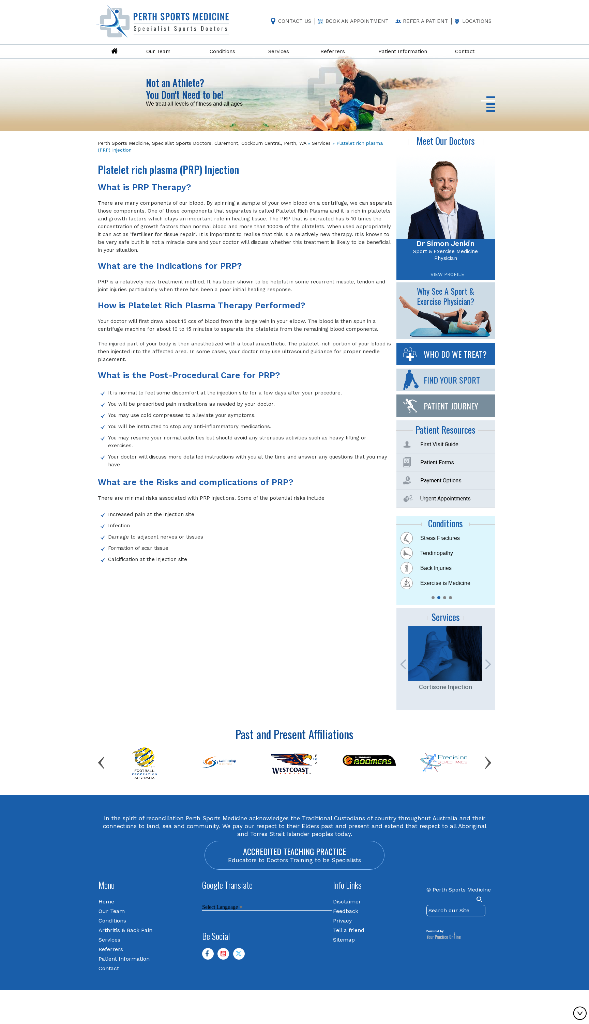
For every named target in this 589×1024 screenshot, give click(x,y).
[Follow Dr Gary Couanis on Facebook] (210, 956)
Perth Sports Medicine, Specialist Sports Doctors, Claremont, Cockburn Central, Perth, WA (202, 143)
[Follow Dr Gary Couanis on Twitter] (241, 956)
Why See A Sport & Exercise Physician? (445, 296)
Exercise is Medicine (445, 583)
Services (321, 143)
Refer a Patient (425, 21)
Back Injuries (436, 568)
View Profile (447, 274)
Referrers (111, 949)
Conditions (112, 920)
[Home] (114, 51)
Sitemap (344, 939)
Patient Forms (437, 462)
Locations (477, 21)
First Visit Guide (439, 444)
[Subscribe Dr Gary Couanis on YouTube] (226, 956)
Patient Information (124, 959)
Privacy (342, 920)
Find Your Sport (452, 380)
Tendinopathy (436, 553)
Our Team (112, 911)
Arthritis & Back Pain (125, 930)
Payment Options (441, 480)
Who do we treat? (455, 354)
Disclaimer (347, 901)
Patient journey (451, 406)
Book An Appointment (357, 21)
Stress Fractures (440, 538)
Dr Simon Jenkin (445, 243)
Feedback (345, 911)
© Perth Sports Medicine (458, 889)
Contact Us (294, 21)
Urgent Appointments (445, 498)
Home (106, 901)
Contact (109, 968)
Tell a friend (348, 930)
